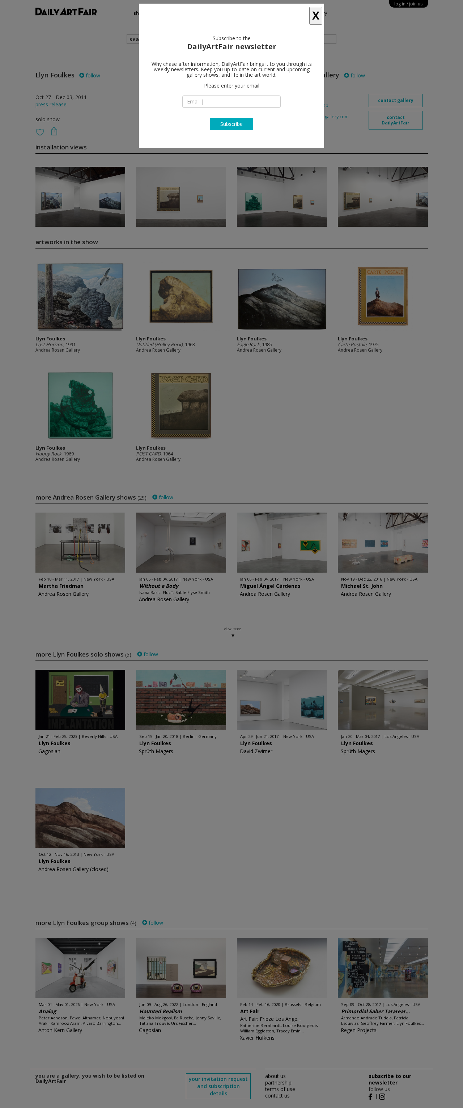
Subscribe (231, 123)
